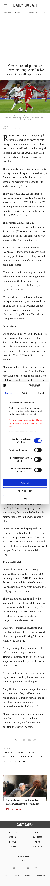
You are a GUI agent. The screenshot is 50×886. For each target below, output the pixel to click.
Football (20, 12)
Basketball (34, 12)
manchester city (27, 757)
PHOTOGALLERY (16, 809)
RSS (25, 879)
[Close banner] (46, 386)
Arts (37, 842)
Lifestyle (12, 842)
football (21, 752)
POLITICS (12, 832)
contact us (40, 876)
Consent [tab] (9, 393)
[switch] (38, 450)
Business (37, 837)
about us (27, 876)
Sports (7, 12)
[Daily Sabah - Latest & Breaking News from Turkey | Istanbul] (25, 5)
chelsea (39, 757)
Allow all (25, 483)
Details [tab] (25, 393)
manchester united (10, 757)
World (12, 837)
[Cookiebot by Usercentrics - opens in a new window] (29, 385)
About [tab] (41, 393)
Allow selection (25, 491)
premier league (9, 752)
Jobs (6, 876)
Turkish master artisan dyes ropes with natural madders (23, 802)
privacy (16, 876)
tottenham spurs (10, 761)
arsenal (22, 761)
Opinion (37, 847)
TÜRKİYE (37, 832)
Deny (25, 498)
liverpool (31, 752)
